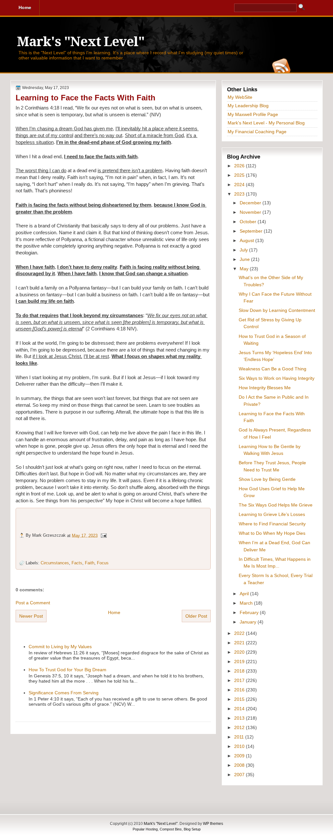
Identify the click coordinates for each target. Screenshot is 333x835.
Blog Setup (192, 829)
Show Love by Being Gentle (267, 479)
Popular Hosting (145, 829)
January (249, 621)
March (247, 603)
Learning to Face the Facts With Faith (85, 97)
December (251, 202)
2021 (240, 642)
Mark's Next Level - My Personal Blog (266, 122)
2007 (240, 774)
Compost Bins (171, 829)
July (244, 249)
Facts (77, 562)
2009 (240, 755)
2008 (240, 765)
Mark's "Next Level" (80, 41)
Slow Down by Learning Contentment (277, 310)
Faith (89, 562)
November (251, 212)
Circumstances (55, 562)
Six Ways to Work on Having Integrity (276, 378)
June (245, 259)
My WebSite (240, 97)
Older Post (196, 616)
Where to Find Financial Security (272, 523)
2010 (240, 746)
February (250, 612)
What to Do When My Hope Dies (272, 533)
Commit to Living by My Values (60, 646)
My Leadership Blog (248, 105)
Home (114, 612)
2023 (240, 194)
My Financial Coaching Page (257, 131)
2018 (240, 671)
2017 (240, 680)
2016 (240, 689)
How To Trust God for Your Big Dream (67, 669)
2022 (240, 633)
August (247, 240)
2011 (239, 736)
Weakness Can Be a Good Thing (272, 368)
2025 (240, 175)
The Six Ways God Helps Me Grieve (276, 504)
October (249, 221)
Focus (103, 562)
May (245, 268)
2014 (240, 708)
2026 (240, 165)
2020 (240, 652)
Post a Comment (33, 602)
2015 (240, 699)
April (245, 593)
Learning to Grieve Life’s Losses (272, 514)
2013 (240, 718)
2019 (240, 661)
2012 (240, 727)
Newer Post (31, 616)
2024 (240, 184)
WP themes (213, 823)
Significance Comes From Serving (64, 692)
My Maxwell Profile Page (253, 114)
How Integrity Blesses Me (265, 387)
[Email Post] (103, 535)
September (252, 231)
